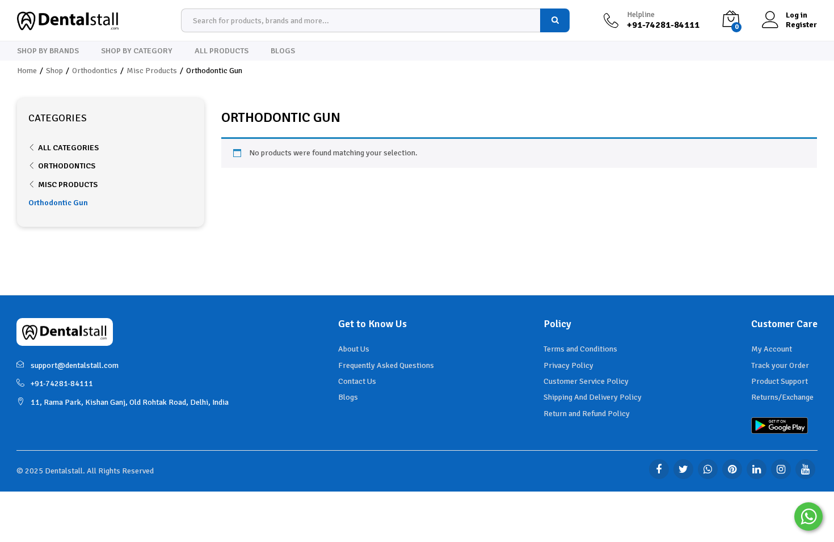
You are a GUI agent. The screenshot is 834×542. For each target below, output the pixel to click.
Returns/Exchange (782, 397)
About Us (353, 349)
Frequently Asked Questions (386, 365)
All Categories (68, 148)
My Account (771, 349)
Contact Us (357, 381)
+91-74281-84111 (62, 383)
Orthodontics (66, 166)
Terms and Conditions (580, 349)
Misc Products (68, 184)
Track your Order (780, 365)
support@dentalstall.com (75, 365)
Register (801, 24)
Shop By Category (136, 51)
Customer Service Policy (586, 381)
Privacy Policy (568, 365)
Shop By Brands (48, 51)
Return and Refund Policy (587, 413)
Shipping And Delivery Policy (593, 397)
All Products (221, 51)
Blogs (283, 51)
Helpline (641, 14)
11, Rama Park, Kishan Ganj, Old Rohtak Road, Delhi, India (130, 402)
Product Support (779, 381)
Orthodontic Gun (58, 203)
